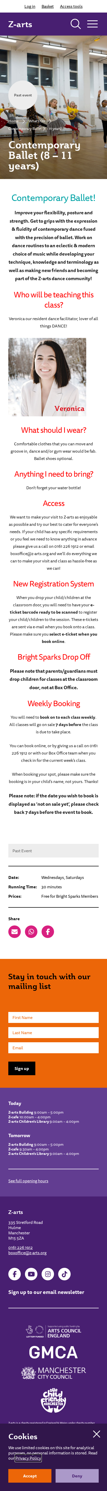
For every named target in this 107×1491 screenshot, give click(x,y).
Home (13, 121)
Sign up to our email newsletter (46, 1292)
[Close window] (96, 1434)
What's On (37, 121)
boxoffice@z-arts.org (27, 1252)
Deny (77, 1475)
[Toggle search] (76, 24)
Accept (30, 1475)
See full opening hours (28, 1180)
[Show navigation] (92, 24)
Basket (48, 6)
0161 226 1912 (20, 1247)
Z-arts (20, 24)
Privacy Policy (28, 1458)
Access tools (71, 6)
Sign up (22, 1068)
